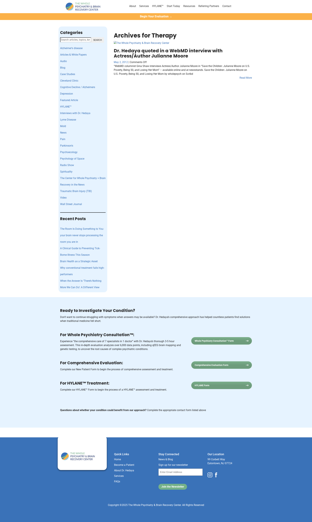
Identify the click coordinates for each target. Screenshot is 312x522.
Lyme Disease (68, 119)
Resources (189, 6)
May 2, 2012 (121, 62)
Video (63, 197)
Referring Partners (208, 6)
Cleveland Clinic (69, 80)
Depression (66, 93)
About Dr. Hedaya (124, 470)
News (63, 132)
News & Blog (165, 459)
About (132, 6)
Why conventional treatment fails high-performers (82, 271)
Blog (62, 67)
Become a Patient (124, 464)
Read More (246, 77)
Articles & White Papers (73, 54)
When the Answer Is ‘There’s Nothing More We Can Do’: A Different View (80, 284)
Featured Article (69, 100)
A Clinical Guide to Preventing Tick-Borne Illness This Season (80, 251)
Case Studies (67, 74)
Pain (62, 139)
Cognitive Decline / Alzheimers (77, 87)
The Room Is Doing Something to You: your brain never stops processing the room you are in (82, 235)
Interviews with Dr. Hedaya (75, 113)
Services (144, 6)
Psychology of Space (72, 158)
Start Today (173, 6)
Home (117, 459)
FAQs (117, 481)
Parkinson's (66, 145)
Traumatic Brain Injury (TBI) (76, 191)
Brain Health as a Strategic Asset (79, 261)
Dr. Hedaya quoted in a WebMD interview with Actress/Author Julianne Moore (168, 53)
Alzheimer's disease (71, 48)
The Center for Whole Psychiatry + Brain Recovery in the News (83, 181)
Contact (226, 6)
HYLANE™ (157, 6)
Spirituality (66, 171)
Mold (63, 126)
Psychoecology (69, 152)
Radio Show (67, 165)
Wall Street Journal (71, 204)
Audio (63, 61)
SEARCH (97, 40)
